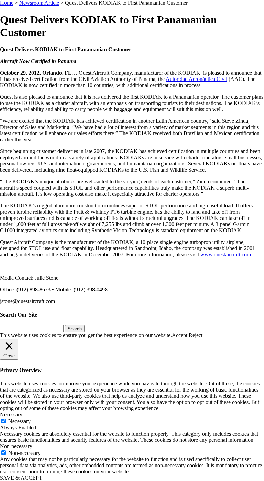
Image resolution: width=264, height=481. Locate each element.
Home (6, 3)
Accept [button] (179, 335)
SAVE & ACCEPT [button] (21, 478)
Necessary (19, 421)
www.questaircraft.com (225, 254)
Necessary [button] (11, 414)
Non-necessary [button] (16, 446)
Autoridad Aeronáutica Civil (196, 79)
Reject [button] (195, 335)
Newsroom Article (39, 3)
